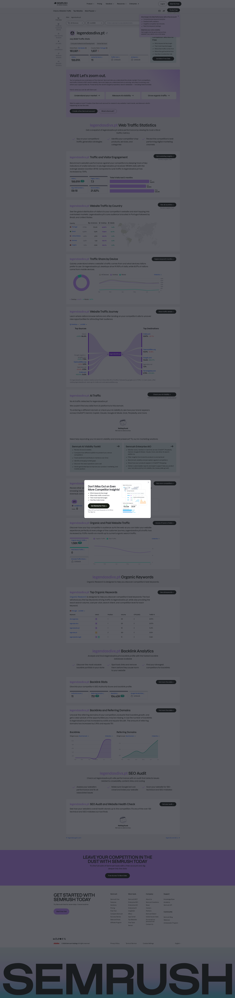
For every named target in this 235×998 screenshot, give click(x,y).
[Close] (148, 482)
